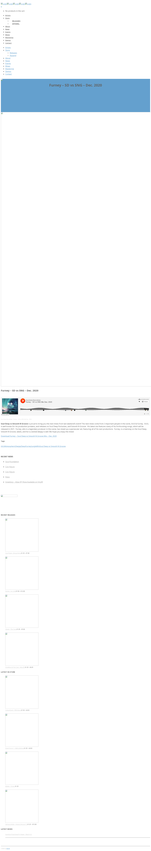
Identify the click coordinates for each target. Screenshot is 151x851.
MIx (38, 446)
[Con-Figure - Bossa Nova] (21, 551)
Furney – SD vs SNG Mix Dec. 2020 (22, 419)
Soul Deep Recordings (6, 419)
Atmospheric (10, 446)
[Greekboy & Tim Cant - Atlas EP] (21, 665)
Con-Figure (10, 467)
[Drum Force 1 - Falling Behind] (21, 746)
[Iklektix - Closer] (21, 784)
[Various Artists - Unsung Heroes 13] (21, 822)
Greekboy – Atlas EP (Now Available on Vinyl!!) (24, 482)
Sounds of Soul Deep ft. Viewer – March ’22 (18, 834)
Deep (23, 446)
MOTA (8, 848)
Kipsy (7, 477)
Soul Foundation (12, 461)
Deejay (18, 446)
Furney (28, 446)
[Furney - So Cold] (21, 589)
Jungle (33, 446)
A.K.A (3, 446)
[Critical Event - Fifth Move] (21, 708)
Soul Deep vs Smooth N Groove (53, 446)
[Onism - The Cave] (21, 627)
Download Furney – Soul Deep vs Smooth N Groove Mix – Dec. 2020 (29, 436)
